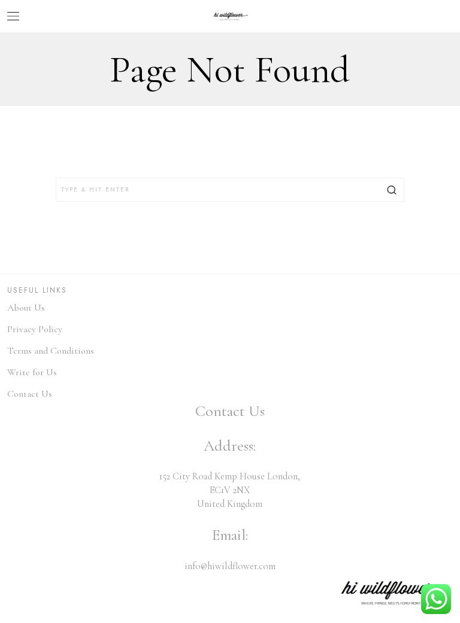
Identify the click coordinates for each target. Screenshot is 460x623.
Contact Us (29, 394)
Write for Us (32, 372)
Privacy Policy (34, 329)
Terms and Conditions (50, 351)
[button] (392, 190)
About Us (26, 308)
